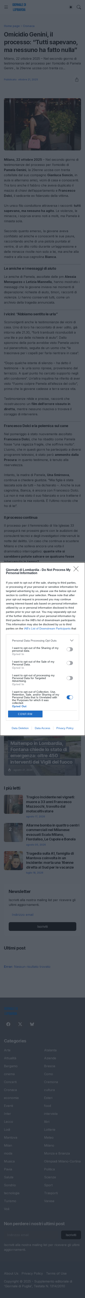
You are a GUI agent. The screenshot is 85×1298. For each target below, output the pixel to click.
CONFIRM (25, 714)
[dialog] (42, 649)
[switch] (70, 649)
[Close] (77, 570)
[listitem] (42, 640)
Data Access (42, 728)
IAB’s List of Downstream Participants (47, 628)
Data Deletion (20, 728)
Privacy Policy (65, 728)
